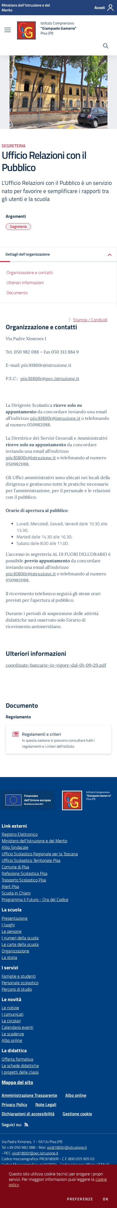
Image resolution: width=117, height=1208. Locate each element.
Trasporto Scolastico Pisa (24, 880)
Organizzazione (15, 951)
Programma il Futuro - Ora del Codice (35, 899)
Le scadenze (13, 1033)
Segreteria (18, 226)
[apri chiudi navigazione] (7, 30)
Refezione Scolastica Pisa (24, 873)
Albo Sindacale (15, 847)
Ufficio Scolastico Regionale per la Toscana (40, 853)
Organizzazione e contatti (30, 272)
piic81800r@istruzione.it (55, 418)
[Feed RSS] (26, 1124)
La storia (9, 957)
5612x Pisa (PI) (50, 1141)
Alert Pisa (10, 886)
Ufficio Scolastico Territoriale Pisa (31, 860)
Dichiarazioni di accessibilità (28, 1113)
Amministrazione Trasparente (29, 1095)
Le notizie (10, 1007)
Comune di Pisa (15, 867)
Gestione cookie (77, 1113)
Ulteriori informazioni (25, 282)
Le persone (11, 931)
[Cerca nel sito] (105, 46)
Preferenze (80, 1199)
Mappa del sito (17, 1082)
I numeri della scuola (20, 937)
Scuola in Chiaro (16, 893)
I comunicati (12, 1014)
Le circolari (11, 1020)
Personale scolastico (20, 982)
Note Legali (45, 1104)
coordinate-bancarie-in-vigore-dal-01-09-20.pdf (56, 665)
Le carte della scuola (20, 944)
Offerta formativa (17, 1059)
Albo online (12, 1040)
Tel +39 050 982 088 (18, 1147)
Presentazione (14, 918)
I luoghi (8, 924)
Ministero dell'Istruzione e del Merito (34, 840)
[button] (58, 254)
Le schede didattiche (20, 1065)
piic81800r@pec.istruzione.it (49, 378)
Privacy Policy (14, 1104)
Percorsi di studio (17, 989)
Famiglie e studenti (19, 976)
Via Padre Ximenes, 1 (18, 1141)
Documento (17, 292)
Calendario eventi (17, 1027)
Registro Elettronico (20, 834)
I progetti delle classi (20, 1072)
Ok (105, 1199)
